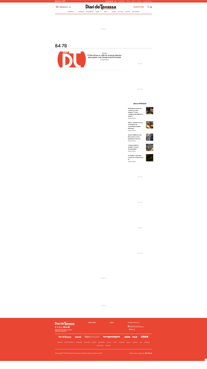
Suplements (110, 1)
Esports (127, 11)
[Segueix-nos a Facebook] (55, 327)
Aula (115, 1)
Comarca (81, 11)
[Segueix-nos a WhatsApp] (62, 327)
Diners (114, 11)
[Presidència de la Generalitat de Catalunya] (136, 327)
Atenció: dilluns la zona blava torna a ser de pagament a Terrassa (135, 136)
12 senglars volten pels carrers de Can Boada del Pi (135, 157)
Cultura (120, 11)
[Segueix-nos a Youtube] (69, 327)
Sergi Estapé (105, 59)
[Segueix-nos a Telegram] (64, 327)
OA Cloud (148, 353)
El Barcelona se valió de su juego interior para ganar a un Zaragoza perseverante (104, 56)
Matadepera (89, 11)
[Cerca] (148, 7)
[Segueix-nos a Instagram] (60, 327)
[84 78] (101, 7)
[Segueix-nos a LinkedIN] (66, 327)
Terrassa (71, 12)
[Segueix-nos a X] (57, 327)
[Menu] (57, 7)
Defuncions (135, 11)
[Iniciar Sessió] (151, 7)
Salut (133, 1)
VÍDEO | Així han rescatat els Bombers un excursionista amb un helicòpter (135, 125)
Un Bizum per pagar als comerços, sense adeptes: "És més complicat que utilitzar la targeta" (135, 112)
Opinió (98, 12)
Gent (106, 12)
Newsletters (138, 7)
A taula (139, 1)
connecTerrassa (147, 1)
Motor (128, 1)
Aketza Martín (132, 118)
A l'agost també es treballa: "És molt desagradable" (133, 147)
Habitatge (121, 1)
